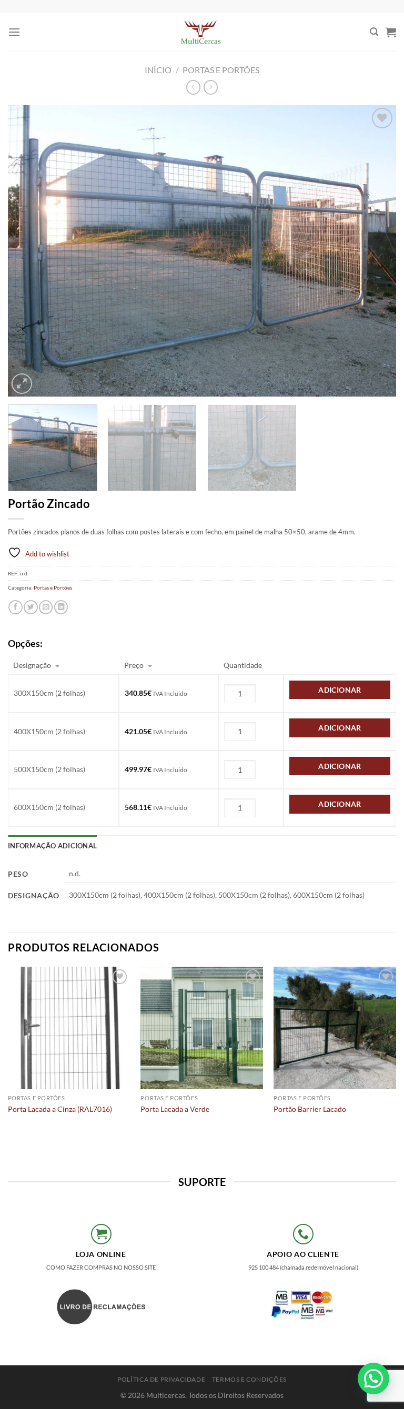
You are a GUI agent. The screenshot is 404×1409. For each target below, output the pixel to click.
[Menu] (14, 32)
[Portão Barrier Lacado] (335, 1028)
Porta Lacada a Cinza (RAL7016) (60, 1108)
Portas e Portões (221, 70)
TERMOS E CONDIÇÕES (249, 1379)
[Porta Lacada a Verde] (201, 1028)
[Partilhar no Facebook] (15, 607)
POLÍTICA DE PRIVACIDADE (161, 1379)
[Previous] (28, 251)
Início (158, 70)
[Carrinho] (391, 32)
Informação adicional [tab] (52, 846)
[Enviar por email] (46, 607)
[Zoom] (22, 383)
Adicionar (339, 689)
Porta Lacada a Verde (174, 1108)
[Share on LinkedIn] (61, 607)
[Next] (375, 251)
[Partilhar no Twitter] (30, 607)
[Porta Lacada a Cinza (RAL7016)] (69, 1028)
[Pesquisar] (374, 32)
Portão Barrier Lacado (310, 1108)
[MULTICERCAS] (202, 32)
